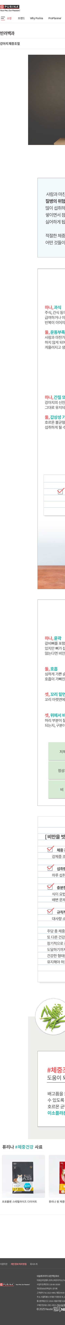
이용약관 (3, 1264)
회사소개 (33, 1264)
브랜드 (21, 18)
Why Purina (36, 18)
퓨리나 (20, 8)
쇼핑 (9, 18)
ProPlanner (54, 18)
